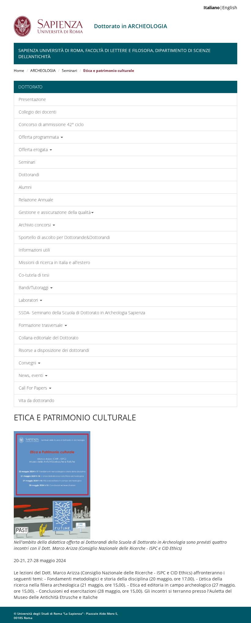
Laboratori (29, 300)
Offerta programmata (39, 137)
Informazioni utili (34, 250)
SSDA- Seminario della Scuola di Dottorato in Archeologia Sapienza (82, 312)
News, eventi (31, 375)
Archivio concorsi (35, 225)
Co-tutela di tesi (34, 275)
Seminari (69, 70)
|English (220, 7)
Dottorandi (29, 174)
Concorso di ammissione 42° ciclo (51, 124)
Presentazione (32, 99)
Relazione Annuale (36, 200)
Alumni (25, 187)
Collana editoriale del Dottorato (48, 338)
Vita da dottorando (36, 400)
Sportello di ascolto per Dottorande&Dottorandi (64, 237)
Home (19, 70)
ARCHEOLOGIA (43, 70)
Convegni (28, 363)
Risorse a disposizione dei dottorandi (54, 350)
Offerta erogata (34, 149)
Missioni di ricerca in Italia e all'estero (54, 262)
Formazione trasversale (41, 325)
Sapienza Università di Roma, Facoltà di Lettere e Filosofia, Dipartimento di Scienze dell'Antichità (114, 53)
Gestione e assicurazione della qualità (55, 212)
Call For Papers (33, 388)
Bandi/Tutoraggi (34, 287)
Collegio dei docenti (37, 112)
